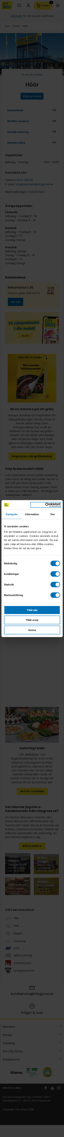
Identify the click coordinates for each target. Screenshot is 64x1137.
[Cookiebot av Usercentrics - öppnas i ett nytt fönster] (45, 505)
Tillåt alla (32, 609)
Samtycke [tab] (11, 514)
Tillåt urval (32, 620)
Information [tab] (32, 514)
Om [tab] (52, 514)
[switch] (55, 574)
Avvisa (32, 629)
